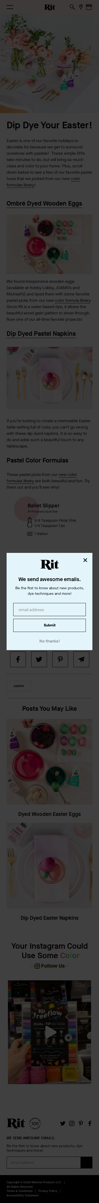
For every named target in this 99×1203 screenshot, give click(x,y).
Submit (49, 625)
